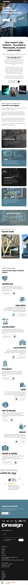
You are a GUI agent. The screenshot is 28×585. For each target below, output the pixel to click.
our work (3, 553)
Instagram (4, 576)
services (3, 549)
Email (4, 534)
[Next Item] (25, 246)
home (3, 548)
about (3, 552)
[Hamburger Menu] (25, 1)
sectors (3, 551)
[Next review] (22, 484)
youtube (3, 577)
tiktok (3, 578)
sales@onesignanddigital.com (11, 557)
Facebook (4, 574)
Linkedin (3, 573)
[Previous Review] (5, 484)
